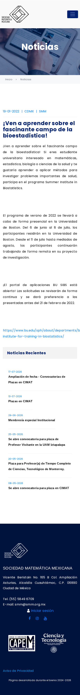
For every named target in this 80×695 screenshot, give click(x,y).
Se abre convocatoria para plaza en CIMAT (38, 488)
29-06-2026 (15, 415)
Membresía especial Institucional (31, 420)
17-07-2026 (15, 371)
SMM (42, 111)
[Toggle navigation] (72, 14)
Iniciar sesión (42, 610)
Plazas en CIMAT (20, 401)
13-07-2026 (15, 396)
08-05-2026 (15, 483)
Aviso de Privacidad (18, 671)
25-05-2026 (15, 434)
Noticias (25, 79)
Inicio (8, 79)
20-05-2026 (15, 458)
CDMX (29, 111)
